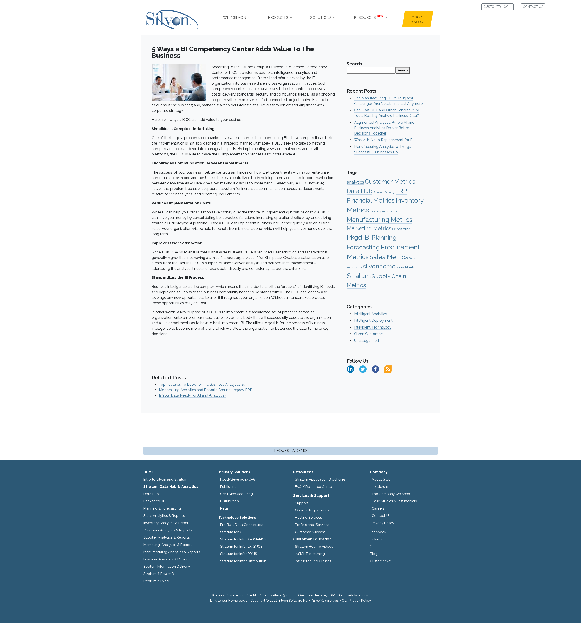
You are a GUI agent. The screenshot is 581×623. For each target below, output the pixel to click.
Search (354, 64)
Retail (224, 508)
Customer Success (310, 532)
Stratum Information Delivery (166, 566)
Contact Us (381, 516)
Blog (374, 554)
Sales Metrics (388, 257)
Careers (378, 508)
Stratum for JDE (233, 532)
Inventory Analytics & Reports (167, 523)
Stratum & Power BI (159, 574)
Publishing (228, 487)
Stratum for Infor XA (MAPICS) (244, 539)
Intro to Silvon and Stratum (165, 479)
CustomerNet (381, 561)
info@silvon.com (356, 595)
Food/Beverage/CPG (238, 479)
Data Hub (359, 190)
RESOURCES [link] (368, 17)
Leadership (381, 487)
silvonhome (379, 266)
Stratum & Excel (156, 581)
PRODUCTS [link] (278, 17)
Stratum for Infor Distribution (243, 561)
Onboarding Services (312, 510)
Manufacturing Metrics (379, 219)
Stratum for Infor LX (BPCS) (241, 547)
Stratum (359, 276)
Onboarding (401, 229)
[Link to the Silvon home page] (178, 15)
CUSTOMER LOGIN (497, 7)
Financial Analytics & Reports (166, 559)
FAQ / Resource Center (314, 487)
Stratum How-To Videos (314, 547)
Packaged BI (153, 501)
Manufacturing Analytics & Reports (171, 552)
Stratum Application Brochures (320, 479)
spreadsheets (405, 267)
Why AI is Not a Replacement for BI (384, 140)
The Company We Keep (391, 494)
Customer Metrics (390, 181)
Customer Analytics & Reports (167, 530)
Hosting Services (308, 517)
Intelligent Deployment (373, 320)
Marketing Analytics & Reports (168, 545)
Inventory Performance (383, 211)
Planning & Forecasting (162, 508)
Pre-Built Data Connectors (241, 525)
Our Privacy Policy (356, 600)
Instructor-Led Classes (313, 561)
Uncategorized (366, 340)
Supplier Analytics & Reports (166, 537)
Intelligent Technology (372, 327)
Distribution (229, 501)
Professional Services (312, 525)
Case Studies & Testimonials (394, 501)
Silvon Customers (369, 334)
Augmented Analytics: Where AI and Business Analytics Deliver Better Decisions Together (384, 127)
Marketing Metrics (369, 228)
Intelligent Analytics (370, 314)
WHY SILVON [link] (235, 17)
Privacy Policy (383, 523)
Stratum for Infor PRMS (238, 554)
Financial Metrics (371, 200)
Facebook (378, 532)
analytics (355, 182)
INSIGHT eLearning (310, 554)
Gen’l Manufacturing (236, 494)
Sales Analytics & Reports (164, 516)
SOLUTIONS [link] (321, 17)
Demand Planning (384, 192)
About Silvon (382, 479)
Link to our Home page (228, 600)
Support (301, 503)
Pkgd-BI (359, 237)
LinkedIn (376, 539)
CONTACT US (533, 7)
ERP (401, 190)
